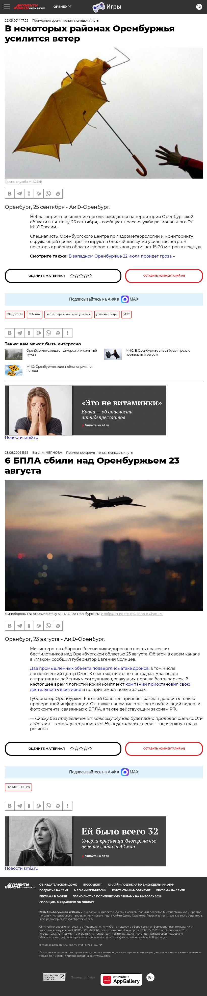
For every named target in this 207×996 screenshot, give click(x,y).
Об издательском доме (58, 884)
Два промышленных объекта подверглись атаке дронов (89, 668)
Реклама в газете (53, 896)
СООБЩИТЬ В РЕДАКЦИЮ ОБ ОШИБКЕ (66, 902)
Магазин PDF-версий (90, 890)
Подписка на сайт (53, 890)
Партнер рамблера (83, 977)
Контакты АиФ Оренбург (131, 890)
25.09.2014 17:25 (16, 20)
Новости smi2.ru (21, 437)
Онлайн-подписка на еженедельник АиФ (141, 884)
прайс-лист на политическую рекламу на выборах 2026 (117, 896)
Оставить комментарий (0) (164, 275)
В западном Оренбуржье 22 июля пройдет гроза (120, 256)
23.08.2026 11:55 (16, 452)
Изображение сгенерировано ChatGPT (132, 614)
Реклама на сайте (170, 890)
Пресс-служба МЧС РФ (23, 182)
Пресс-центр (92, 884)
